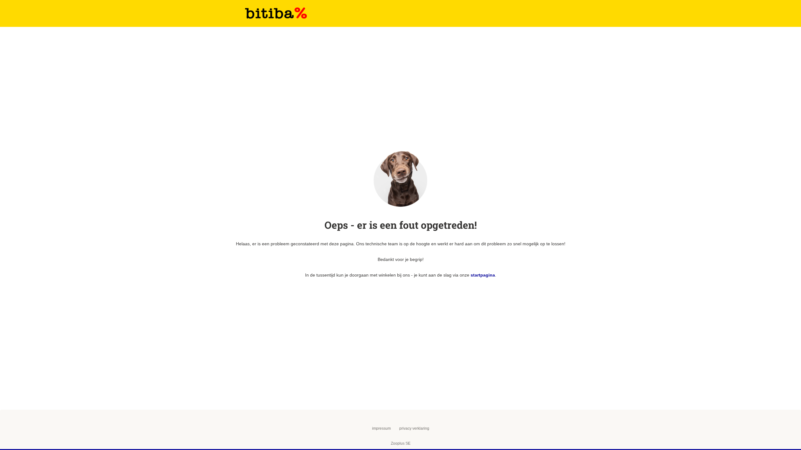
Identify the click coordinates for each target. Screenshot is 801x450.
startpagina (483, 275)
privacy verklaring (414, 428)
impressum (381, 428)
